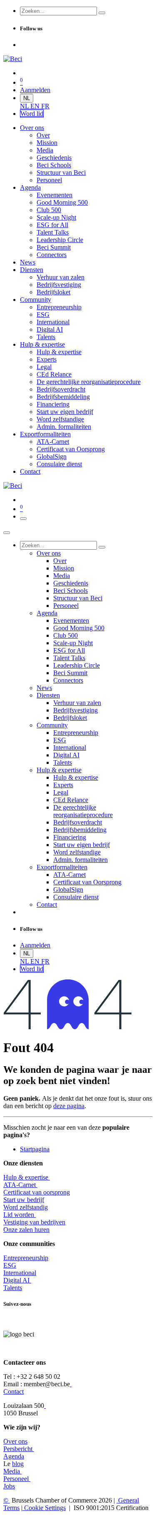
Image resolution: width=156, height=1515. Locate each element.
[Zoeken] (102, 13)
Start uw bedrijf (23, 1199)
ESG (9, 1265)
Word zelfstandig (25, 1207)
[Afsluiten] (6, 532)
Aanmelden (35, 89)
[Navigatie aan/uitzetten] (23, 518)
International (19, 1272)
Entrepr (25, 1257)
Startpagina (35, 1149)
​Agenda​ (13, 1456)
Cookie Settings (44, 1507)
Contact (13, 1391)
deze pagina (68, 1105)
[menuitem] (25, 106)
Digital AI (16, 1280)
